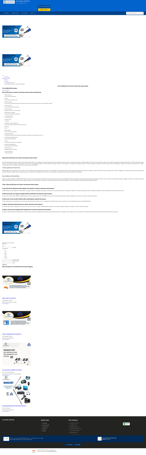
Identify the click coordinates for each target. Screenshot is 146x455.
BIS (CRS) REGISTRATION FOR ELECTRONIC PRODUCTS (14, 406)
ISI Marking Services (73, 425)
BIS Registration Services (74, 426)
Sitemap (44, 430)
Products (6, 81)
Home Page (6, 13)
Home (6, 79)
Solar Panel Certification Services (76, 428)
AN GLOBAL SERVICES (23, 2)
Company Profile (15, 13)
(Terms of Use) (53, 450)
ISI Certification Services (9, 82)
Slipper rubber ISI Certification (9, 298)
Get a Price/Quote (5, 90)
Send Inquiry (45, 9)
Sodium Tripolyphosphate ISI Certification (11, 334)
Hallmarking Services (73, 432)
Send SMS (78, 444)
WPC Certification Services (74, 430)
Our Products (24, 13)
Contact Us (32, 13)
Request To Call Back (6, 78)
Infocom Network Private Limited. (51, 451)
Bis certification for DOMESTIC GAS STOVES (12, 370)
